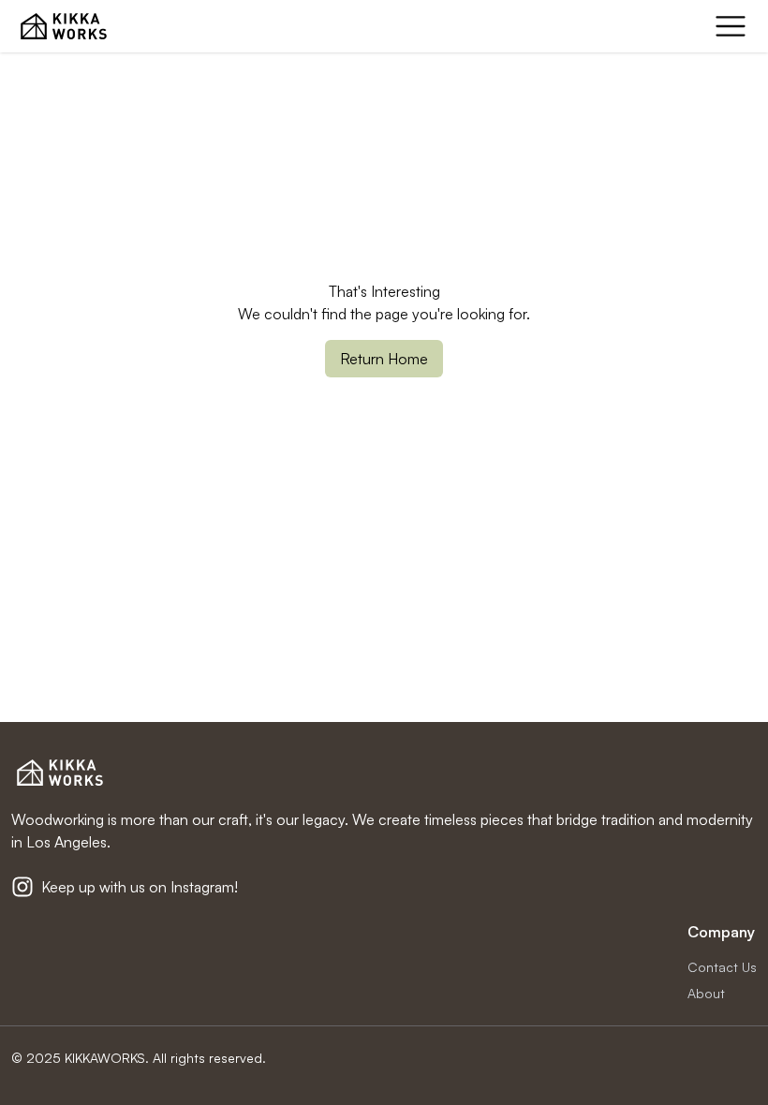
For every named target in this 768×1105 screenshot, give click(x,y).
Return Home (384, 358)
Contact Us (722, 967)
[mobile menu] (730, 26)
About (706, 993)
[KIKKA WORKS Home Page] (63, 26)
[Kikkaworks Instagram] (22, 887)
